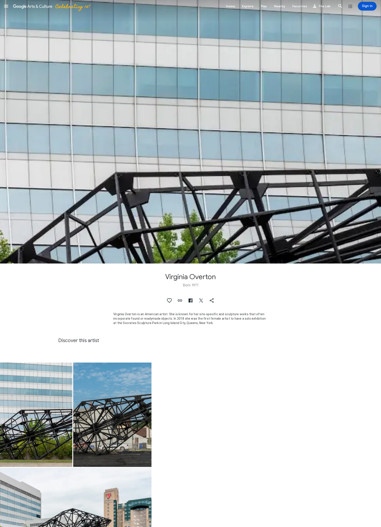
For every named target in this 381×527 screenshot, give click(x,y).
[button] (6, 6)
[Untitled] (36, 415)
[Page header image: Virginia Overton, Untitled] (190, 132)
